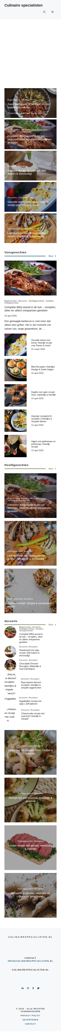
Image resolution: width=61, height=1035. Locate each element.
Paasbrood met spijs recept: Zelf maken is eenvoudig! (27, 172)
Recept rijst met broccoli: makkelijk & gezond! (30, 799)
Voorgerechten (24, 132)
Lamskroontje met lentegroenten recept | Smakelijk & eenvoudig (27, 235)
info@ (12, 961)
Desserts (25, 130)
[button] (44, 11)
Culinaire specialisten (23, 5)
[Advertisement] (30, 51)
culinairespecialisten (32, 961)
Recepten (26, 100)
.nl (51, 961)
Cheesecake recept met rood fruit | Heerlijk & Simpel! (32, 716)
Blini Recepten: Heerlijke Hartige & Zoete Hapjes (43, 368)
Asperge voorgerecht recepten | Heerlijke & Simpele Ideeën (41, 419)
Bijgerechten (13, 100)
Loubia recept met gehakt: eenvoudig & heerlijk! (30, 847)
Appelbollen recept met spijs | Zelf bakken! (30, 702)
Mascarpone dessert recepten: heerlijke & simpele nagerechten (31, 685)
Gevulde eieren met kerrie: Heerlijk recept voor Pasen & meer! (28, 203)
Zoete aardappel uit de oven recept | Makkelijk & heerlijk (28, 106)
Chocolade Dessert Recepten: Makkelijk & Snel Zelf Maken (30, 666)
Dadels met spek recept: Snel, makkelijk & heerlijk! (43, 393)
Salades (12, 132)
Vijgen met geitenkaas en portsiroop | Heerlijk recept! (43, 444)
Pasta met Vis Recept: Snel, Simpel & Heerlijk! (30, 752)
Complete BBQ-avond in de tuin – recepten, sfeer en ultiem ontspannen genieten (30, 139)
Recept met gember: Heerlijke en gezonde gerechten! (30, 895)
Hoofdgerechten (39, 130)
